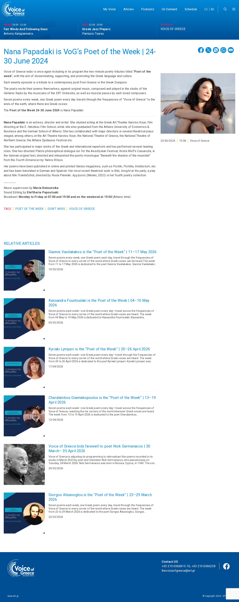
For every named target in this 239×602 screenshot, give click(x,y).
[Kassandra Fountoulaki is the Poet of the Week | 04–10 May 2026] (24, 318)
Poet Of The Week (29, 209)
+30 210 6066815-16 (176, 566)
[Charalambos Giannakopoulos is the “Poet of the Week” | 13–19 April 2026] (24, 415)
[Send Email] (231, 50)
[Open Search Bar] (225, 9)
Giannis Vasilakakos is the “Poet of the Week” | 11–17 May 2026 (102, 252)
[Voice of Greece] (14, 9)
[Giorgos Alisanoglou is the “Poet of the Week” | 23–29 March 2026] (24, 513)
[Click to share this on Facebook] (201, 50)
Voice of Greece (199, 140)
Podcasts (147, 9)
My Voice (109, 9)
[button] (234, 9)
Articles (128, 9)
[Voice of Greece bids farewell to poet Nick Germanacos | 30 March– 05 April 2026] (24, 464)
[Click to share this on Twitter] (208, 50)
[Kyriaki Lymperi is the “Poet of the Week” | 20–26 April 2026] (24, 367)
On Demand (169, 9)
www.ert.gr (13, 596)
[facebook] (226, 566)
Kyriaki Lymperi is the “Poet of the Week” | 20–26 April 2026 (99, 349)
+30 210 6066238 (203, 566)
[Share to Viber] (216, 50)
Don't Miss (56, 209)
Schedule (191, 9)
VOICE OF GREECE (82, 209)
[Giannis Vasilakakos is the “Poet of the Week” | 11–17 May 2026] (24, 270)
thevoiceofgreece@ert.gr (178, 570)
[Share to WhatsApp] (223, 50)
